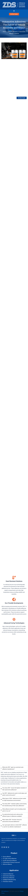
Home (4, 31)
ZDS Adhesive (5, 891)
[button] (3, 51)
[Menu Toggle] (14, 11)
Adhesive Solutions (12, 31)
